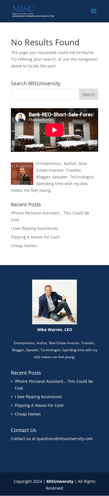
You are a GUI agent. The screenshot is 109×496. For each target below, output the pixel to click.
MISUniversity (60, 481)
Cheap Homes (24, 245)
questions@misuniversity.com (65, 438)
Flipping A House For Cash (35, 237)
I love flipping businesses (34, 228)
